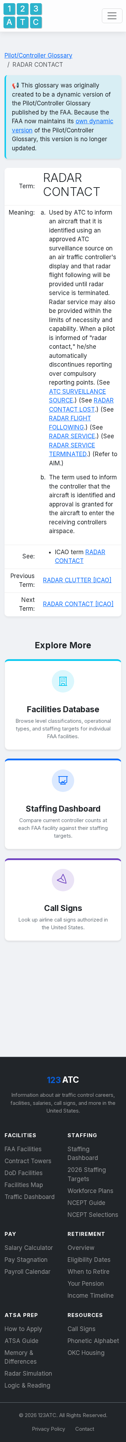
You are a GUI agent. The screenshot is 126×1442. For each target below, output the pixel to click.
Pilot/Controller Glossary (38, 55)
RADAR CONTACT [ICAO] (78, 604)
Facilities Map (24, 1184)
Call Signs (82, 1328)
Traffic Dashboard (30, 1196)
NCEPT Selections (93, 1214)
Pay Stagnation (26, 1259)
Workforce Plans (90, 1190)
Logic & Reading (27, 1385)
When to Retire (89, 1271)
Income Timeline (91, 1295)
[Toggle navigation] (112, 15)
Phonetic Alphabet (93, 1340)
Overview (81, 1247)
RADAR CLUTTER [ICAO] (77, 580)
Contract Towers (28, 1161)
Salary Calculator (29, 1247)
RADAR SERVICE (72, 436)
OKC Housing (86, 1352)
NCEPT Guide (86, 1202)
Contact (84, 1429)
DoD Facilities (24, 1172)
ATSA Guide (21, 1340)
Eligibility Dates (89, 1259)
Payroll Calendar (27, 1271)
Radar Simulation (28, 1373)
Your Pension (86, 1283)
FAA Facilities (23, 1149)
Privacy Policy (48, 1429)
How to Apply (23, 1328)
